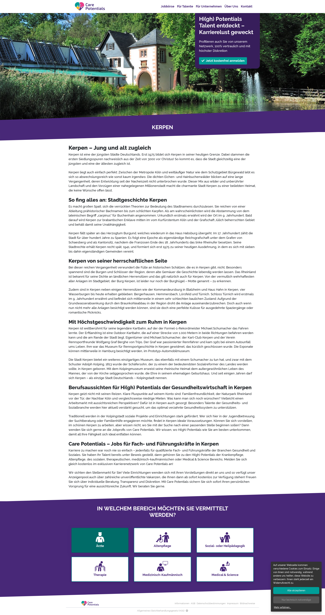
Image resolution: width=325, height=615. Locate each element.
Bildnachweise (247, 603)
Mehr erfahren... (282, 607)
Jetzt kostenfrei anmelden (225, 60)
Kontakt (246, 6)
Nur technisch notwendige (296, 599)
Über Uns (231, 6)
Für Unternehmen (209, 6)
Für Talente (185, 6)
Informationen (182, 603)
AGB (193, 603)
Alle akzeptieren (296, 590)
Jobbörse (167, 6)
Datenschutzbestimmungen (211, 603)
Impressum (233, 603)
